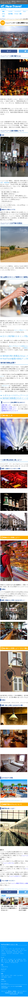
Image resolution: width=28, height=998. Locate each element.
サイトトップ (4, 991)
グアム (2, 975)
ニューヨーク (20, 975)
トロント (10, 977)
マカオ (21, 960)
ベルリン (22, 953)
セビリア (20, 951)
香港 (12, 960)
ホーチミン (7, 962)
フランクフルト (15, 953)
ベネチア (13, 950)
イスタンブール (4, 966)
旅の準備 (10, 13)
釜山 (2, 960)
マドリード (9, 953)
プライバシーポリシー (22, 991)
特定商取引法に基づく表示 (10, 992)
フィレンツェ (8, 950)
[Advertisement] (14, 926)
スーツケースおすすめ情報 (16, 986)
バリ (14, 959)
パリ (13, 948)
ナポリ (2, 950)
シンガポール (19, 959)
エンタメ (10, 11)
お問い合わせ (20, 992)
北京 (18, 960)
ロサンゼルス (4, 977)
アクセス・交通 (17, 13)
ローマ (21, 950)
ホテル (3, 13)
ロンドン (23, 948)
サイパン (7, 975)
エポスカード (5, 385)
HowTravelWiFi (4, 987)
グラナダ (15, 951)
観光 (3, 11)
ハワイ (11, 975)
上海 (15, 960)
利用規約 (14, 991)
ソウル (24, 959)
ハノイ (2, 962)
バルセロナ (3, 953)
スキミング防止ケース (20, 330)
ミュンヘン (3, 9)
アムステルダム (9, 951)
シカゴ (14, 975)
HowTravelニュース (5, 986)
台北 (10, 960)
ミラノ (17, 950)
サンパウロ (3, 981)
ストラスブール (4, 948)
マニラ (25, 960)
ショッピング (17, 11)
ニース (10, 948)
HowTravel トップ (4, 19)
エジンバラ (17, 948)
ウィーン (3, 951)
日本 (2, 959)
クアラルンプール (14, 962)
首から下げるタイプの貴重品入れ (18, 346)
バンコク (6, 960)
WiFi (3, 16)
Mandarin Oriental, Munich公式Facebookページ (13, 800)
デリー (5, 959)
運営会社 (10, 991)
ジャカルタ (10, 959)
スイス (25, 950)
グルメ (24, 11)
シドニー (3, 971)
